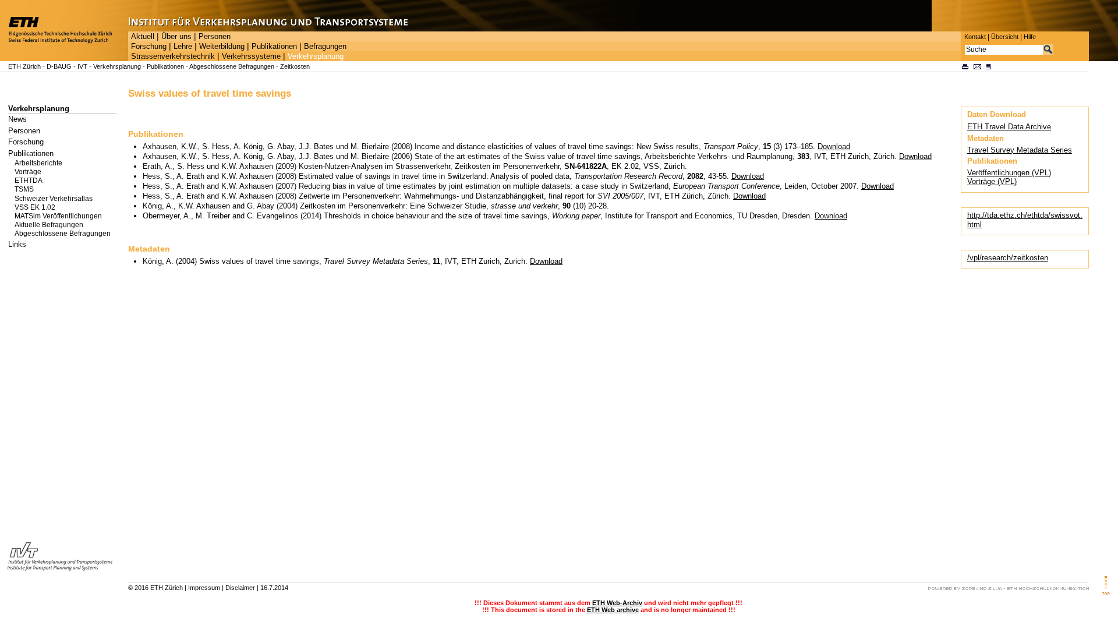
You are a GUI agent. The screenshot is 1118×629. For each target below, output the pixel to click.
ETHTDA (29, 180)
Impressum (204, 587)
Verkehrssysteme (251, 56)
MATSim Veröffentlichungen (58, 216)
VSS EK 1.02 (35, 207)
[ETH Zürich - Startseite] (64, 58)
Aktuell (142, 37)
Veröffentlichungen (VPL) (1009, 172)
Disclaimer (240, 587)
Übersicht (1004, 36)
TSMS (24, 189)
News (17, 119)
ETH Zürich (24, 66)
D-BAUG (59, 66)
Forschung (149, 47)
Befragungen (325, 47)
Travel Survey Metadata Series (1019, 150)
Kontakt (975, 36)
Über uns (176, 37)
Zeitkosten (295, 66)
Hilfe (1030, 36)
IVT (82, 66)
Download (834, 146)
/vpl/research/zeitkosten (1007, 257)
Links (17, 244)
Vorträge (28, 172)
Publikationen (274, 47)
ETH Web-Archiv (617, 602)
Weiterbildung (222, 47)
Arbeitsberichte (38, 163)
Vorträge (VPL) (992, 181)
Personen (215, 37)
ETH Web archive (613, 609)
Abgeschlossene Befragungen (231, 66)
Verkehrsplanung (316, 56)
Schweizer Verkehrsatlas (54, 199)
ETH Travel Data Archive (1009, 126)
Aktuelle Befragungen (49, 225)
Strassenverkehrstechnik (173, 56)
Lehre (183, 47)
